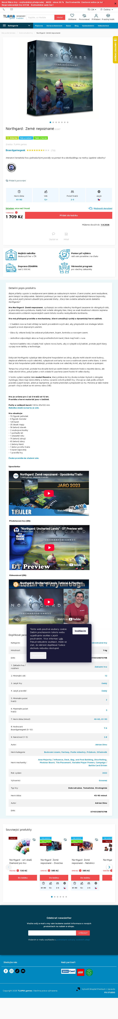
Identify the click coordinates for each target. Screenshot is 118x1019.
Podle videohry (78, 752)
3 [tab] (56, 122)
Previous (9, 867)
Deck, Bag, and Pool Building (78, 759)
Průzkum (91, 752)
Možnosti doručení (103, 208)
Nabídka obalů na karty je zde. (24, 407)
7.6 (105, 728)
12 (106, 675)
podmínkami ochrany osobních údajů (73, 939)
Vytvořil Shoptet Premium (93, 989)
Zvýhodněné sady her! (42, 5)
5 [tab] (61, 122)
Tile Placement (63, 762)
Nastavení (38, 655)
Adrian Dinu (101, 744)
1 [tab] (50, 122)
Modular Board (47, 762)
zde (61, 638)
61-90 (104, 719)
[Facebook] (6, 971)
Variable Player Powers (83, 762)
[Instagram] (11, 971)
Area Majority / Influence (50, 759)
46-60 (97, 719)
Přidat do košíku (69, 215)
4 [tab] (59, 122)
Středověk (102, 752)
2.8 (105, 737)
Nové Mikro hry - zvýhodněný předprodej (23, 2)
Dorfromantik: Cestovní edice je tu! (84, 2)
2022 (104, 773)
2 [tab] (53, 122)
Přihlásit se (83, 933)
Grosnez (103, 780)
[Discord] (23, 971)
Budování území (52, 752)
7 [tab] (67, 122)
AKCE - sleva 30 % (55, 2)
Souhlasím (80, 631)
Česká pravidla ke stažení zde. (24, 458)
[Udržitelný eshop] (89, 972)
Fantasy (65, 752)
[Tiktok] (17, 971)
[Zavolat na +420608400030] (6, 9)
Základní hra (101, 666)
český (104, 683)
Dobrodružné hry (98, 642)
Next (109, 867)
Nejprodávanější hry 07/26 (15, 5)
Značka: (16, 144)
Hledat (60, 17)
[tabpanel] (59, 79)
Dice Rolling (100, 759)
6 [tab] (64, 122)
